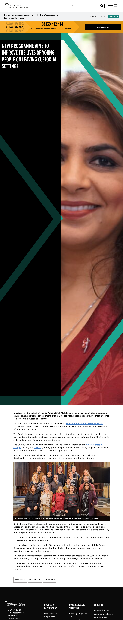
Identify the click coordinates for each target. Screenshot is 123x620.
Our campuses (101, 618)
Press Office (113, 16)
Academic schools (103, 614)
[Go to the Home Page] (17, 604)
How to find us (101, 610)
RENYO (37, 448)
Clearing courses (103, 27)
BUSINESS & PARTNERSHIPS (50, 606)
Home (6, 15)
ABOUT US (98, 605)
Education (20, 579)
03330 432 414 (52, 24)
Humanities (35, 579)
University (50, 579)
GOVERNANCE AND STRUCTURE (77, 606)
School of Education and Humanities (84, 423)
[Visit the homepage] (16, 6)
